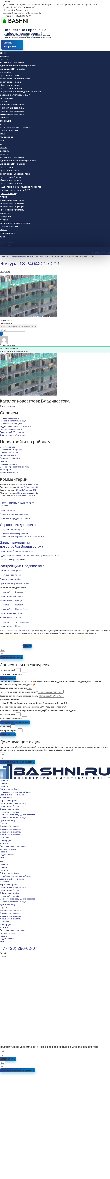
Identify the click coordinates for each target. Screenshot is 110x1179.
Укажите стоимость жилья (13, 687)
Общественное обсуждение (13, 434)
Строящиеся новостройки (35, 555)
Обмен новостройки (9, 808)
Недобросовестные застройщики (15, 791)
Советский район (8, 446)
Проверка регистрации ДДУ (13, 420)
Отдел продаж (6, 854)
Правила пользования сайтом (14, 514)
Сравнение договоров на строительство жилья (22, 536)
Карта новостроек (8, 800)
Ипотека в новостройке (11, 574)
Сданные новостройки (10, 555)
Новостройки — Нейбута (11, 600)
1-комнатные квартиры (10, 826)
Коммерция (5, 840)
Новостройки (6, 797)
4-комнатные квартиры (10, 834)
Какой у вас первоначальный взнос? (19, 691)
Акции (3, 857)
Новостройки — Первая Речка (14, 608)
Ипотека (4, 843)
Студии (3, 823)
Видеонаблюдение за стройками (15, 426)
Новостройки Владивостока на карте (17, 551)
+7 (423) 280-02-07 (100, 253)
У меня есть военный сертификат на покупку (22, 710)
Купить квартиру (7, 820)
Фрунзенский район (9, 452)
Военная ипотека (8, 848)
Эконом (3, 559)
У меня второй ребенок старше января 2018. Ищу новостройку (32, 706)
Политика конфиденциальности (15, 518)
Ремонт (3, 851)
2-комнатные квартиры (10, 828)
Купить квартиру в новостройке (14, 583)
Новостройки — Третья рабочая (15, 621)
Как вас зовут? (7, 670)
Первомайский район (10, 458)
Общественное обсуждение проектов (17, 814)
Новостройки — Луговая (11, 596)
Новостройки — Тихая (10, 617)
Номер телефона (8, 730)
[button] (7, 405)
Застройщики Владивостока (22, 565)
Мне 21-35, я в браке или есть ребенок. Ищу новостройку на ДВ (34, 703)
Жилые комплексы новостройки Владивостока (21, 544)
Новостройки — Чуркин (11, 613)
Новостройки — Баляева (11, 591)
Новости (4, 786)
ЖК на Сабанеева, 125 (28, 484)
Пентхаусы (5, 837)
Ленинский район (8, 455)
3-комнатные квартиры (10, 831)
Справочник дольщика (18, 524)
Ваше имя (5, 726)
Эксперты (4, 783)
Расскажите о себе (9, 699)
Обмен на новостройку (10, 570)
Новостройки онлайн (9, 811)
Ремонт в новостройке (10, 579)
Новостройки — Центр (10, 626)
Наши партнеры (7, 509)
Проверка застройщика (11, 423)
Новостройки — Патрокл (11, 604)
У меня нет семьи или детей (62, 710)
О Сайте (4, 505)
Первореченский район (11, 449)
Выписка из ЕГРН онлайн (12, 432)
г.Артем (3, 461)
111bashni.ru (24, 630)
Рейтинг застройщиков (10, 788)
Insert (27, 645)
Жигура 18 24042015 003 (29, 263)
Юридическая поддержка (12, 529)
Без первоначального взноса (13, 845)
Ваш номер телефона (11, 674)
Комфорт (13, 559)
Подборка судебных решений (14, 533)
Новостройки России (9, 472)
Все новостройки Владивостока (14, 466)
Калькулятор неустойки (11, 429)
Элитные (23, 559)
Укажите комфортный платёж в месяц (19, 695)
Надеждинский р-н (8, 463)
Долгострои (5, 469)
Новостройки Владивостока (13, 803)
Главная (4, 780)
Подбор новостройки (9, 417)
